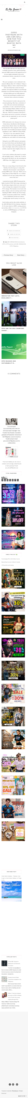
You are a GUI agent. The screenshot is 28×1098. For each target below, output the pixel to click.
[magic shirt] (13, 526)
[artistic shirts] (13, 503)
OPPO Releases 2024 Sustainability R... (9, 362)
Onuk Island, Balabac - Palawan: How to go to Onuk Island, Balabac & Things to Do (11, 878)
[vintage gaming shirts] (13, 817)
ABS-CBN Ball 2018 (12, 242)
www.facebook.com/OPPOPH (19, 208)
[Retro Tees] (13, 634)
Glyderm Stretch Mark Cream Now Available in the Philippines (14, 979)
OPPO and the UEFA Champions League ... (13, 329)
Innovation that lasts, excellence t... (11, 297)
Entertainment (20, 242)
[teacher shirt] (13, 794)
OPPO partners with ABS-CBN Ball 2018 (16, 244)
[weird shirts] (13, 657)
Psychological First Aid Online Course (11, 559)
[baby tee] (13, 771)
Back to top (21, 1096)
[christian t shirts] (13, 703)
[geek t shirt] (13, 549)
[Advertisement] (13, 854)
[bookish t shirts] (13, 680)
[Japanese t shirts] (13, 725)
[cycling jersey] (13, 611)
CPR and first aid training (8, 565)
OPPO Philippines (14, 246)
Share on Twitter (15, 234)
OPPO (3, 244)
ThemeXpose (15, 1091)
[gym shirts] (13, 748)
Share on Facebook (14, 230)
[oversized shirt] (13, 588)
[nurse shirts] (13, 840)
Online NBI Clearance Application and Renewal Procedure (14, 963)
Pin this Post (15, 237)
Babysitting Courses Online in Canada (11, 562)
